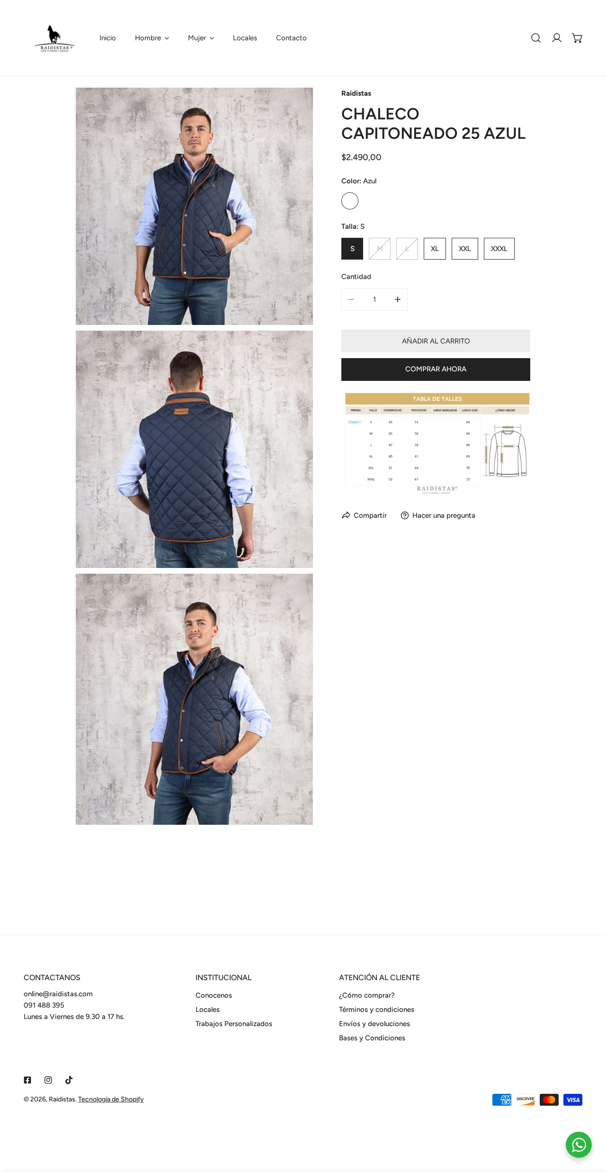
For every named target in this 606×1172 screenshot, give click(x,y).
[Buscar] (536, 37)
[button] (151, 38)
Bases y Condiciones (372, 1038)
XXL (465, 248)
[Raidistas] (54, 38)
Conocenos (214, 995)
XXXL (499, 248)
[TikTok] (69, 1080)
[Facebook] (27, 1080)
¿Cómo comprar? (367, 995)
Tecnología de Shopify (111, 1099)
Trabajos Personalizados (234, 1023)
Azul (349, 200)
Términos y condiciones (376, 1009)
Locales (208, 1009)
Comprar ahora (435, 369)
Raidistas (356, 93)
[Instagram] (48, 1080)
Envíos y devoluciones (374, 1023)
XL (435, 248)
